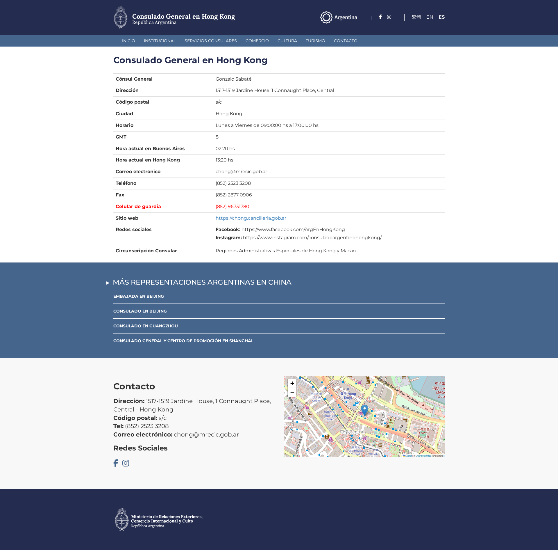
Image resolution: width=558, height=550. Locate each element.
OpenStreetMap (423, 455)
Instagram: (229, 237)
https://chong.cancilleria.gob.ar (251, 218)
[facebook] (380, 17)
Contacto (345, 40)
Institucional (160, 40)
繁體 (416, 17)
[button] (364, 410)
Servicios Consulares (211, 40)
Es (442, 17)
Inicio (128, 40)
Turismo (315, 40)
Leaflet (408, 455)
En (429, 17)
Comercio (257, 40)
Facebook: (228, 229)
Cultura (287, 40)
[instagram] (389, 17)
